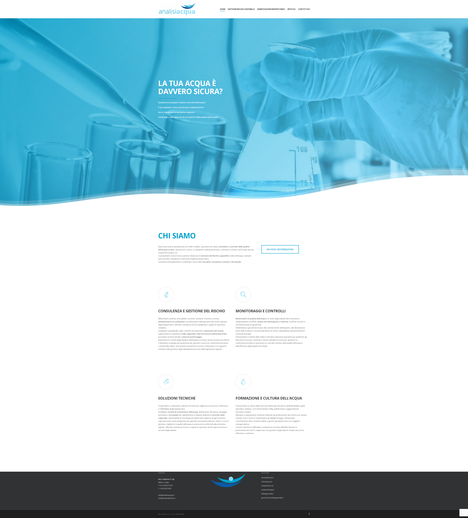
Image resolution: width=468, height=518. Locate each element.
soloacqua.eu (266, 481)
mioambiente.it (267, 477)
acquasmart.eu (267, 485)
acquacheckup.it (267, 489)
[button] (280, 249)
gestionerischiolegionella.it (272, 497)
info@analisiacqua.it (166, 495)
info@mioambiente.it (166, 498)
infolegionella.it (267, 493)
